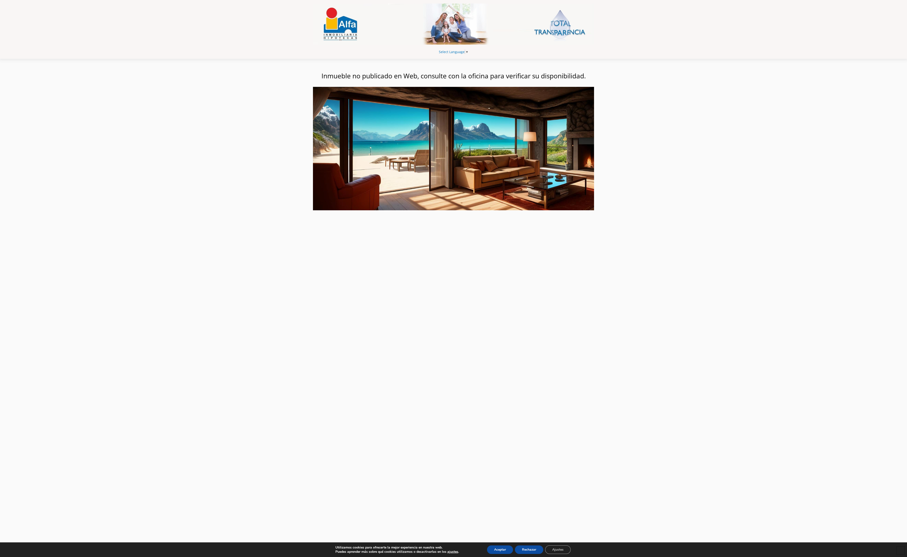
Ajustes (558, 549)
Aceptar (500, 549)
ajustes (452, 552)
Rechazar (529, 549)
